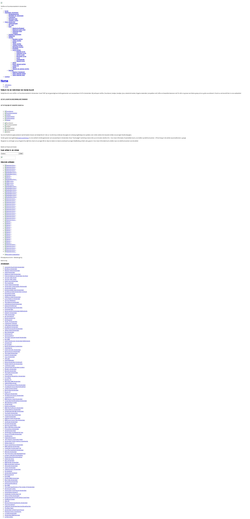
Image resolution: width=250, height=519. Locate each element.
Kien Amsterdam (9, 460)
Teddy (14, 67)
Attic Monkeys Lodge (11, 402)
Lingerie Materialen (15, 34)
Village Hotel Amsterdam (12, 330)
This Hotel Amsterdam (11, 353)
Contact (7, 76)
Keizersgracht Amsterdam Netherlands (16, 311)
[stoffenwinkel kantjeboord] (9, 118)
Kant (10, 26)
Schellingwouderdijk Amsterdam (14, 411)
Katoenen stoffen (17, 47)
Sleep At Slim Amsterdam (12, 496)
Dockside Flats (9, 309)
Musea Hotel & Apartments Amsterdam (16, 503)
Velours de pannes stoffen (20, 69)
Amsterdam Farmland (11, 473)
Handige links (13, 19)
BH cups (11, 25)
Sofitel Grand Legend (11, 388)
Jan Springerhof (9, 316)
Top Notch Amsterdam (11, 413)
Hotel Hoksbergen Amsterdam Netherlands (17, 341)
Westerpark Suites (10, 489)
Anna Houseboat (10, 504)
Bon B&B (7, 339)
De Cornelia (8, 344)
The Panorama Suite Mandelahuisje (15, 453)
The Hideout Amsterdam (12, 302)
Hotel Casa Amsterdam (11, 281)
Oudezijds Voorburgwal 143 (13, 494)
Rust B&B (7, 476)
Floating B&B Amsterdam (12, 478)
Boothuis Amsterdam (11, 269)
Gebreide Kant (17, 31)
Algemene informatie (11, 12)
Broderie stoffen (17, 39)
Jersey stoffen (16, 44)
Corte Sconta (8, 374)
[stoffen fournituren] (8, 115)
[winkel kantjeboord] (7, 120)
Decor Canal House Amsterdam (14, 445)
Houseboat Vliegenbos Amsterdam (15, 376)
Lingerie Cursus (13, 20)
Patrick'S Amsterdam (11, 313)
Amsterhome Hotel (10, 431)
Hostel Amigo (8, 404)
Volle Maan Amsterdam (11, 325)
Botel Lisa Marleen (10, 406)
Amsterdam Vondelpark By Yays (14, 432)
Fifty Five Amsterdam (11, 452)
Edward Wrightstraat (11, 306)
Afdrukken (8, 85)
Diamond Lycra (21, 53)
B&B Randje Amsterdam (12, 462)
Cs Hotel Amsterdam (11, 513)
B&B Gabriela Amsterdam (12, 446)
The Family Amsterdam (11, 372)
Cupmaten (12, 17)
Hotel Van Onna (9, 459)
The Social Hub (9, 283)
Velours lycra (20, 61)
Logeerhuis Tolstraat (11, 323)
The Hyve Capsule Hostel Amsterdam (15, 337)
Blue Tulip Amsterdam (11, 480)
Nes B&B (7, 485)
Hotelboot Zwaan (10, 499)
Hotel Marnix (8, 348)
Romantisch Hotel (10, 293)
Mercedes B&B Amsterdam (12, 381)
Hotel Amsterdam (10, 272)
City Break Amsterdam (11, 422)
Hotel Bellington (9, 360)
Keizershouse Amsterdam (12, 351)
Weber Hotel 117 (9, 443)
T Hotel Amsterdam (10, 416)
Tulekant (15, 33)
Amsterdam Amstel (10, 288)
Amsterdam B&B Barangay (12, 515)
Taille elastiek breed (19, 73)
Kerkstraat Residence (11, 483)
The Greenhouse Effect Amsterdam (15, 385)
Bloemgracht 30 (9, 475)
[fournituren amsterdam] (9, 111)
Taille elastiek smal (18, 75)
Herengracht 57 (9, 336)
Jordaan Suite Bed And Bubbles (14, 455)
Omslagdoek (20, 59)
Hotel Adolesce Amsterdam (13, 409)
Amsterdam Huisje (10, 295)
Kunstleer (15, 48)
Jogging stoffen (17, 45)
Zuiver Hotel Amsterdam (12, 285)
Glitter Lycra (20, 55)
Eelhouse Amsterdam (11, 394)
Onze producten (10, 22)
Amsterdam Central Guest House (14, 510)
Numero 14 (8, 380)
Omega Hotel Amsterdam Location (15, 367)
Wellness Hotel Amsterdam (13, 297)
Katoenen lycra (21, 56)
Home (6, 11)
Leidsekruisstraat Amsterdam (13, 304)
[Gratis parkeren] (8, 159)
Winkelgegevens (14, 14)
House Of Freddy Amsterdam (13, 434)
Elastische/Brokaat (18, 28)
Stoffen (11, 37)
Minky (14, 62)
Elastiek (11, 70)
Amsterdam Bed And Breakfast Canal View (17, 497)
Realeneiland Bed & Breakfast (13, 457)
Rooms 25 (7, 392)
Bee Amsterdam (9, 332)
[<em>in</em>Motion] (1, 3)
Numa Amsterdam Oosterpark (13, 362)
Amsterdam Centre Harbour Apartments (16, 441)
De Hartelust (8, 471)
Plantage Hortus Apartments (13, 511)
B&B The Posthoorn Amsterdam (14, 408)
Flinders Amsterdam (10, 369)
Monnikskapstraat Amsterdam (13, 307)
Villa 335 (7, 501)
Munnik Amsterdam (10, 371)
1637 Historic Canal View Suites (14, 439)
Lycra (18, 58)
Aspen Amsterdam (10, 467)
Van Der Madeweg (10, 300)
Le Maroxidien (9, 517)
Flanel (14, 42)
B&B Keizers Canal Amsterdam (13, 399)
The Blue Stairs (9, 508)
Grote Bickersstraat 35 (11, 492)
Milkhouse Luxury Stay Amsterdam (15, 420)
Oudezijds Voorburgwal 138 (13, 448)
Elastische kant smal (18, 30)
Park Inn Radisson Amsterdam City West (16, 276)
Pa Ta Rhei (8, 378)
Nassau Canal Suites (11, 425)
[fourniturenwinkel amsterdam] (11, 113)
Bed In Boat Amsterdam (11, 390)
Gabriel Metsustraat (10, 383)
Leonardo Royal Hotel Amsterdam (14, 267)
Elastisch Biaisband (18, 72)
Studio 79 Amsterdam (11, 321)
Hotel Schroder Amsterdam (13, 350)
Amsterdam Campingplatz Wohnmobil (16, 286)
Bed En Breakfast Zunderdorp (13, 346)
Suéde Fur (15, 66)
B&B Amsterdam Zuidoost (12, 464)
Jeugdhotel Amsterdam (11, 327)
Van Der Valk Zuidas (10, 279)
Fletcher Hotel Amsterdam (12, 270)
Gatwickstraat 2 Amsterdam (13, 469)
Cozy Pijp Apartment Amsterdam (14, 450)
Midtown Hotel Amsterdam (12, 418)
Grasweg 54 (8, 343)
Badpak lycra (20, 51)
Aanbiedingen (13, 23)
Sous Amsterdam (10, 357)
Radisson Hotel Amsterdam (13, 274)
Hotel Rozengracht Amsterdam (14, 329)
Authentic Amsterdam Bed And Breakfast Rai (18, 506)
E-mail (6, 87)
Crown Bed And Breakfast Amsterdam (16, 401)
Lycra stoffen (16, 50)
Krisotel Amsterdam (10, 424)
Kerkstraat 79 (8, 334)
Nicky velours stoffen (19, 64)
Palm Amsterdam (10, 314)
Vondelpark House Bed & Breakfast (15, 387)
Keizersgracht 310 (10, 318)
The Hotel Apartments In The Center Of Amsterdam (19, 487)
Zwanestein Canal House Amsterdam (15, 490)
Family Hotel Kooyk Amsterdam (13, 364)
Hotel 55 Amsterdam (11, 355)
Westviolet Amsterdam (11, 482)
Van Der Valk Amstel (10, 278)
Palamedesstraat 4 (10, 438)
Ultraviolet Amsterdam (11, 466)
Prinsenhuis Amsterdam (12, 429)
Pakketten (12, 36)
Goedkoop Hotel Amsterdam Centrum (16, 292)
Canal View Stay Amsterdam (13, 415)
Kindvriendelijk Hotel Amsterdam (14, 290)
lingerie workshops (23, 138)
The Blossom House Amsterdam (14, 395)
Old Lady (7, 358)
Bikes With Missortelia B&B (12, 427)
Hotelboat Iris (8, 436)
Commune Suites (10, 365)
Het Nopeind (8, 320)
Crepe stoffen (16, 41)
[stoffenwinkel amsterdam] (9, 116)
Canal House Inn (9, 397)
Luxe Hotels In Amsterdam (12, 299)
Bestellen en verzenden (16, 16)
